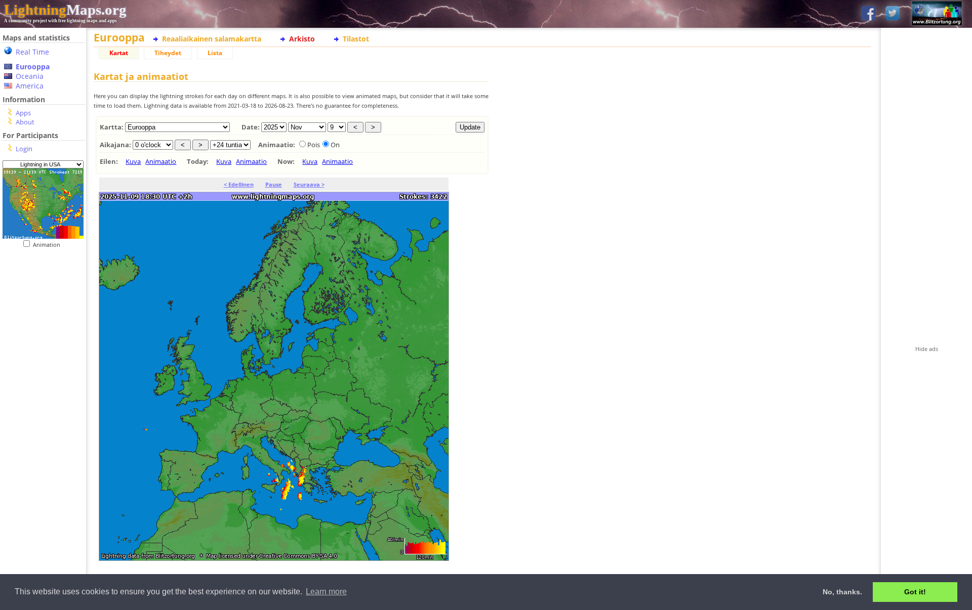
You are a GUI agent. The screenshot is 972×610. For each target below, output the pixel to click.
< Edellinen (239, 184)
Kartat (118, 53)
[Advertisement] (43, 455)
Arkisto (302, 38)
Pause (273, 184)
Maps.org (65, 10)
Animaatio (160, 161)
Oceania (30, 76)
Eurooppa (33, 66)
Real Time (32, 52)
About (25, 121)
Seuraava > (309, 184)
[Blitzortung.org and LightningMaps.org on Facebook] (869, 14)
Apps (23, 112)
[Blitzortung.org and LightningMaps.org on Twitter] (892, 14)
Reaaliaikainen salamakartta (211, 38)
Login (24, 148)
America (30, 86)
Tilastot (356, 38)
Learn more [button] (326, 591)
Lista (215, 53)
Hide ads (926, 349)
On (335, 144)
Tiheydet (167, 53)
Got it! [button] (915, 592)
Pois (313, 144)
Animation (49, 244)
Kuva (133, 161)
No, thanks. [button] (842, 592)
